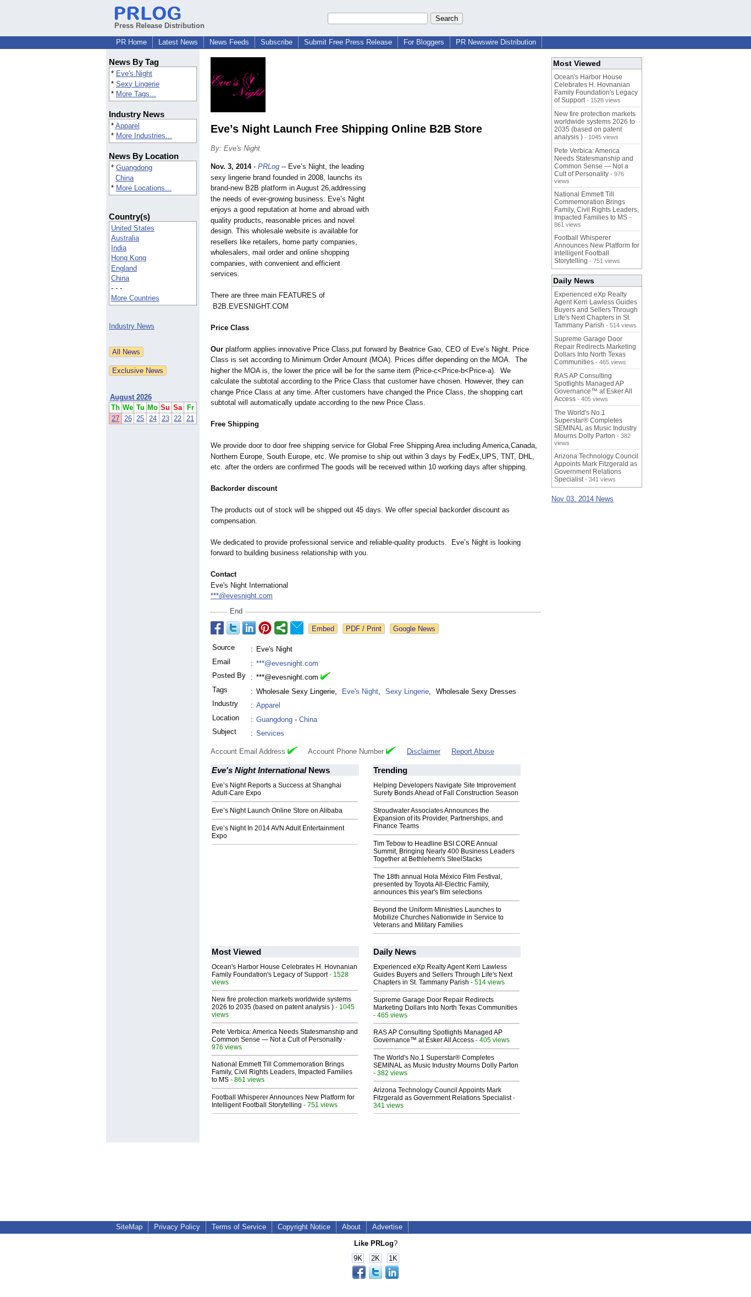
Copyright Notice (304, 1227)
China (124, 178)
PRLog (268, 166)
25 (140, 418)
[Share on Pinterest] (265, 627)
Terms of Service (239, 1227)
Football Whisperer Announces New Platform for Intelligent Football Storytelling (283, 1101)
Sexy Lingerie (137, 84)
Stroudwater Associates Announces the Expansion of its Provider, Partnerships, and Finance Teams (438, 818)
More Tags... (136, 94)
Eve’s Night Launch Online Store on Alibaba (277, 810)
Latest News (178, 42)
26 (128, 418)
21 (190, 418)
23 (165, 418)
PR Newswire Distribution (496, 42)
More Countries (135, 298)
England (124, 268)
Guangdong (134, 167)
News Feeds (229, 42)
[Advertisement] (457, 242)
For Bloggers (424, 42)
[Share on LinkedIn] (249, 627)
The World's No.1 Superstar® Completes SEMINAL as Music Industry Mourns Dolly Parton (445, 1061)
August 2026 (131, 397)
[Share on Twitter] (233, 627)
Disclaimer (423, 751)
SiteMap (129, 1227)
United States (132, 228)
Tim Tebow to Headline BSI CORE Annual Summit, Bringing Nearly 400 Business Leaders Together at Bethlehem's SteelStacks (444, 851)
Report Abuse (472, 751)
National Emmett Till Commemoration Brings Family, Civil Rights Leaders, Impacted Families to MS (282, 1071)
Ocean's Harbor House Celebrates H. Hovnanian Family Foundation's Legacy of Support (284, 970)
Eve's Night (134, 73)
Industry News (131, 326)
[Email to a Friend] (296, 627)
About (351, 1227)
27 (115, 418)
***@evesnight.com (242, 596)
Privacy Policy (177, 1227)
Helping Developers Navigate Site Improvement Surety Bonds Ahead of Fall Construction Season (445, 789)
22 (177, 418)
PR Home (131, 42)
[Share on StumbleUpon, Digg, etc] (281, 627)
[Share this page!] (375, 1276)
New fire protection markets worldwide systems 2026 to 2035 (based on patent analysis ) (281, 1003)
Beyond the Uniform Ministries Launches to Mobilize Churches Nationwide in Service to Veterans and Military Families (438, 917)
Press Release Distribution (159, 25)
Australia (125, 238)
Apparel (127, 126)
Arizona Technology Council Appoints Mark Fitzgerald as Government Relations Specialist (442, 1094)
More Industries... (144, 136)
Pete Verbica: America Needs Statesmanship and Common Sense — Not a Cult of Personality (285, 1035)
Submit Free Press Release (348, 42)
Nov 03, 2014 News (582, 499)
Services (270, 733)
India (118, 248)
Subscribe (276, 42)
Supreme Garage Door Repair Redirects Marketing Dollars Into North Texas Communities (445, 1003)
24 (153, 418)
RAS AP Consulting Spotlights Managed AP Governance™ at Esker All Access (437, 1036)
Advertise (387, 1227)
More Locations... (144, 188)
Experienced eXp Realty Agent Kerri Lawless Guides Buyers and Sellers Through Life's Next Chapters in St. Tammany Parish (442, 974)
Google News (414, 629)
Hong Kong (128, 258)
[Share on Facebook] (217, 627)
